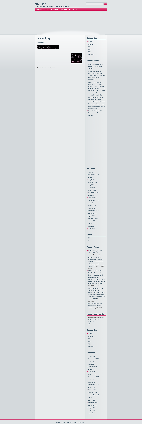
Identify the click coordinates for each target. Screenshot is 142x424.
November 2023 (93, 174)
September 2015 (93, 210)
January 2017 (92, 198)
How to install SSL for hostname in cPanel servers (95, 113)
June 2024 (91, 172)
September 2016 (93, 200)
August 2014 (92, 221)
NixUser (40, 4)
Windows (55, 10)
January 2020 (92, 182)
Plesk (46, 10)
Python (64, 10)
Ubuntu (90, 47)
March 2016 (92, 205)
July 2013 (91, 226)
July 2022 (91, 177)
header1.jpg (40, 42)
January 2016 (92, 208)
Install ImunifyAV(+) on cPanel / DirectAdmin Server (95, 66)
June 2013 (91, 228)
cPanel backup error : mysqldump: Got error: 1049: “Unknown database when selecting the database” (96, 75)
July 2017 (91, 195)
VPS (89, 52)
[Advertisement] (71, 24)
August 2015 (92, 213)
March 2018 (92, 190)
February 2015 (93, 218)
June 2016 (91, 203)
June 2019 (91, 187)
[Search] (105, 4)
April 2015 (91, 216)
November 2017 (93, 192)
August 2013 (92, 223)
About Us (73, 10)
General (90, 44)
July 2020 (91, 180)
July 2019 (91, 185)
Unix (89, 49)
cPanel (39, 10)
